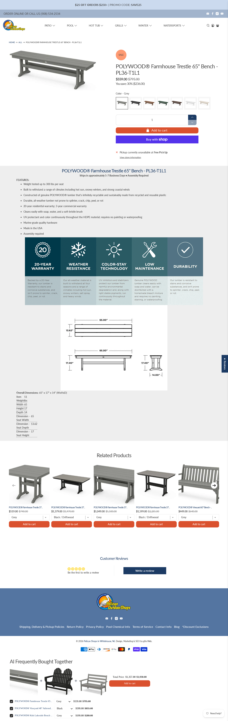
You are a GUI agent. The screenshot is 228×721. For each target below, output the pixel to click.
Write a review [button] (144, 570)
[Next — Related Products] (214, 485)
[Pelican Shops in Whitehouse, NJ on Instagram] (217, 13)
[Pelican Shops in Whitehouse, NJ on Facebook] (212, 13)
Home (12, 42)
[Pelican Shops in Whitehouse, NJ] (14, 26)
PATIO (48, 25)
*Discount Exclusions (195, 626)
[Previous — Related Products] (14, 485)
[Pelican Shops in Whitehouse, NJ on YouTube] (222, 13)
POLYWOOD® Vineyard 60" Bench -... (195, 507)
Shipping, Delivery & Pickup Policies (41, 626)
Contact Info (164, 626)
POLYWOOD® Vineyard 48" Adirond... (33, 708)
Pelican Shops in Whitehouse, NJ (99, 641)
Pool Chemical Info (118, 626)
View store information (130, 157)
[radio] (122, 103)
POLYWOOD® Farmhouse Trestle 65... (33, 701)
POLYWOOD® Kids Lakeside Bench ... (33, 715)
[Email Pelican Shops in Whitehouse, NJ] (207, 13)
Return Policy (75, 626)
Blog (177, 626)
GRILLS (119, 25)
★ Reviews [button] (224, 364)
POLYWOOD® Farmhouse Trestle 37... (26, 507)
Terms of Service (143, 626)
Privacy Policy (95, 626)
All (20, 42)
